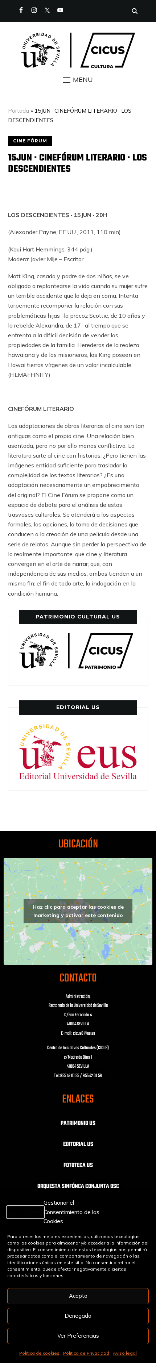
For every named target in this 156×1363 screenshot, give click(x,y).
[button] (78, 79)
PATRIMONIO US (78, 1123)
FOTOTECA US (78, 1165)
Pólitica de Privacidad (86, 1353)
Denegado (78, 1315)
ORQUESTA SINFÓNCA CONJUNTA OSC (78, 1186)
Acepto (78, 1295)
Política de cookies (39, 1353)
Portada (18, 110)
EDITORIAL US (78, 1144)
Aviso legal (125, 1353)
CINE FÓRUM (30, 140)
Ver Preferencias (78, 1335)
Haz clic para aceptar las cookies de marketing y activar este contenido (78, 911)
